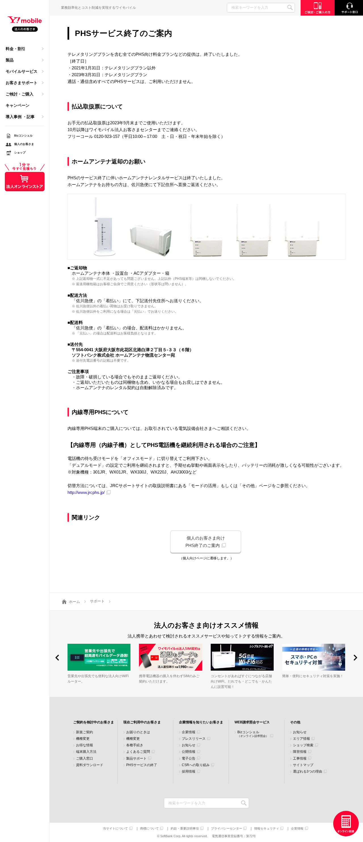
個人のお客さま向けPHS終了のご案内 (205, 542)
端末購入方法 (86, 752)
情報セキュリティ (266, 828)
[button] (57, 658)
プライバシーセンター (226, 828)
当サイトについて (115, 828)
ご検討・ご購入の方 (318, 8)
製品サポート (136, 758)
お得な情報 (84, 745)
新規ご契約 (84, 732)
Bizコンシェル (253, 733)
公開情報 (188, 752)
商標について (149, 828)
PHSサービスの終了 (141, 765)
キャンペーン (17, 105)
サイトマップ (303, 765)
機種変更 (83, 739)
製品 (10, 60)
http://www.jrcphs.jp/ (86, 492)
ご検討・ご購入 (19, 94)
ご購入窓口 (84, 758)
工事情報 (300, 758)
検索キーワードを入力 (244, 803)
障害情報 (300, 752)
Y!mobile (25, 24)
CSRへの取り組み (196, 765)
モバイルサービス (21, 71)
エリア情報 (301, 739)
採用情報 (188, 771)
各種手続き (134, 745)
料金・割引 (16, 48)
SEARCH (290, 7)
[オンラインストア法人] (346, 823)
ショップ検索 (303, 745)
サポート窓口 (349, 8)
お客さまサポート (21, 82)
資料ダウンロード (89, 765)
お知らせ (188, 745)
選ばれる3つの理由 (307, 771)
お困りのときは (138, 732)
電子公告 (188, 758)
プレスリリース (194, 739)
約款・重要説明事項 (185, 828)
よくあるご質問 (138, 752)
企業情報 (188, 732)
